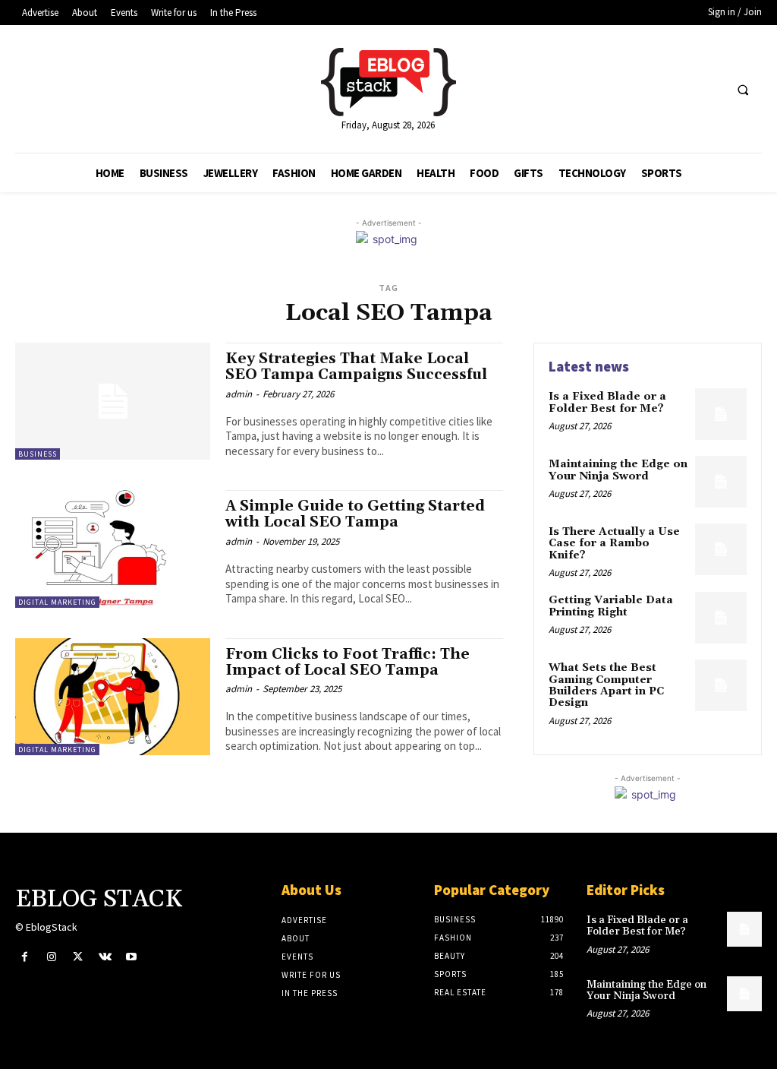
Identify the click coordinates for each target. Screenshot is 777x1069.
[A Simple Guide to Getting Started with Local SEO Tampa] (112, 548)
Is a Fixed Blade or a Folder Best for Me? (608, 402)
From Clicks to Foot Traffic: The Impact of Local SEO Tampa (347, 662)
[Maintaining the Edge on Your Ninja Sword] (721, 482)
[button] (743, 90)
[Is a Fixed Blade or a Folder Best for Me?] (721, 414)
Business (37, 454)
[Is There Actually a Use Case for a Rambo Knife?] (721, 549)
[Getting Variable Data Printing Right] (721, 618)
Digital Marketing (57, 602)
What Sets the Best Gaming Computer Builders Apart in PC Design (606, 685)
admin (238, 393)
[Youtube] (131, 956)
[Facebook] (24, 956)
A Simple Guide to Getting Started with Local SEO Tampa (355, 514)
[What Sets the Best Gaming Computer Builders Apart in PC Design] (721, 685)
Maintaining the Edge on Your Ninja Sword (618, 469)
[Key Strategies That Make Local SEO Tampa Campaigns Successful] (112, 401)
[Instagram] (51, 956)
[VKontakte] (105, 956)
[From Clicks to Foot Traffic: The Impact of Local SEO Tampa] (112, 696)
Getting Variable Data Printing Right (611, 605)
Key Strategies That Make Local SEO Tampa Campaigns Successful (356, 366)
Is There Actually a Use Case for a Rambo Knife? (614, 543)
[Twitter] (77, 956)
